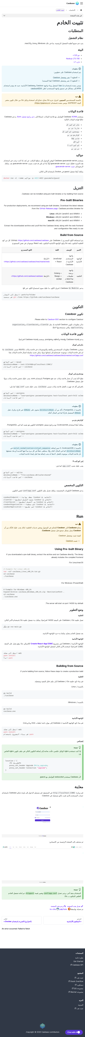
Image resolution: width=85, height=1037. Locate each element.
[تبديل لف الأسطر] (76, 393)
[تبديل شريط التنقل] (81, 3)
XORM (74, 117)
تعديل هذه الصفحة (73, 906)
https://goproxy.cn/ (42, 103)
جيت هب (80, 978)
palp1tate (63, 909)
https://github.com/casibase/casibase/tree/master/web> (27, 261)
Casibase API (77, 965)
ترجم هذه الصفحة (57, 906)
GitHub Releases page (49, 208)
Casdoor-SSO (53, 319)
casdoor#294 (36, 88)
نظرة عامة (79, 958)
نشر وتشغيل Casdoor (61, 77)
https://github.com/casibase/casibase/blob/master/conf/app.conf (56, 355)
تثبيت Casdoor (71, 541)
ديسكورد (80, 985)
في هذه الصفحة (76, 15)
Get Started (78, 961)
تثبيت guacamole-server (65, 166)
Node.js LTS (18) (73, 58)
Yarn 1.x (61, 85)
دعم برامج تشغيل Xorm (26, 117)
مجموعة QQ (78, 988)
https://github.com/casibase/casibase (33, 240)
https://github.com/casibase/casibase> (27, 276)
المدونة (80, 1005)
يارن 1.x (77, 62)
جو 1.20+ (76, 55)
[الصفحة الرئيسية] (81, 10)
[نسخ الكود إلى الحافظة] (80, 178)
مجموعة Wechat (76, 992)
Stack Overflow (76, 981)
